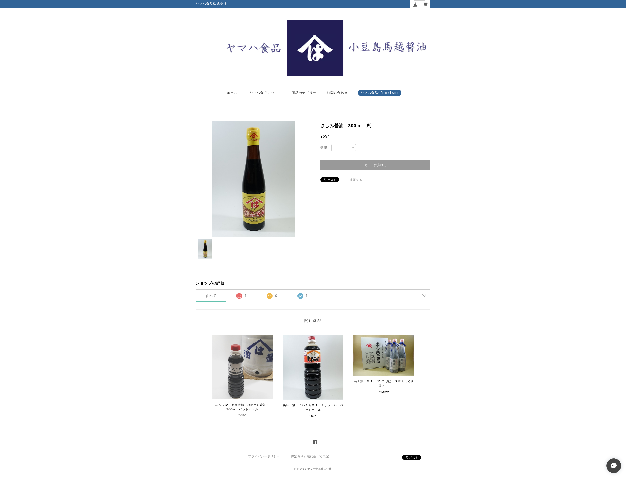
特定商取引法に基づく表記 (310, 456)
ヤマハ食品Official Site (380, 93)
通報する (356, 180)
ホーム (232, 93)
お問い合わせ (337, 93)
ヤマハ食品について (265, 93)
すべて (210, 296)
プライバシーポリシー (264, 456)
